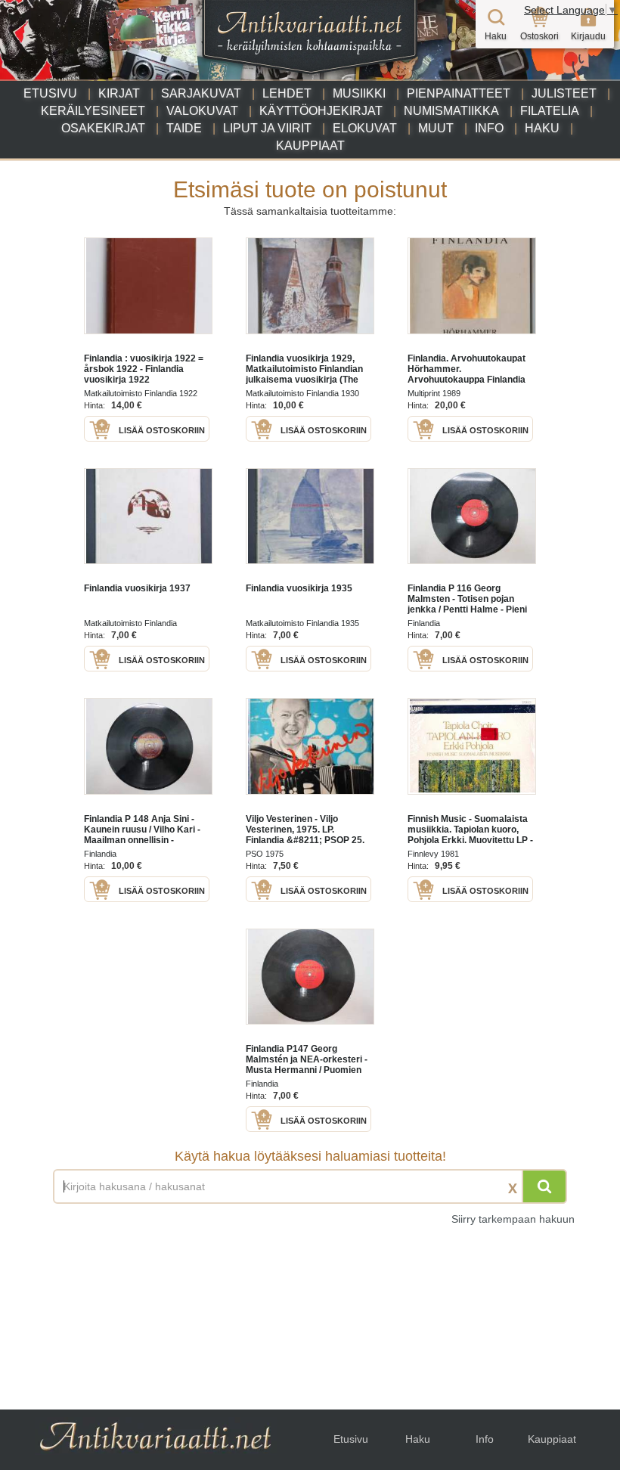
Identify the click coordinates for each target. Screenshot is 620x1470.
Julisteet (564, 93)
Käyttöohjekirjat (321, 110)
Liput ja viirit (267, 128)
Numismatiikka (451, 110)
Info (489, 128)
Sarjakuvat (201, 93)
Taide (184, 128)
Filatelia (549, 110)
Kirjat (119, 93)
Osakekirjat (103, 128)
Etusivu (50, 93)
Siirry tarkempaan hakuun (513, 1219)
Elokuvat (365, 128)
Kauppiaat (310, 145)
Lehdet (287, 93)
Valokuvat (202, 110)
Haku (542, 128)
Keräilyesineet (93, 110)
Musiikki (359, 93)
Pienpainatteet (458, 93)
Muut (436, 128)
